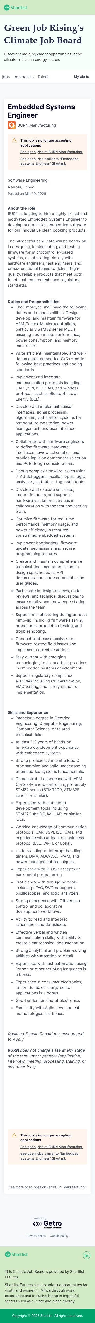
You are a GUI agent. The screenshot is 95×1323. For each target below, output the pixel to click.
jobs (6, 76)
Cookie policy (59, 1236)
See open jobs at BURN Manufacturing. (51, 152)
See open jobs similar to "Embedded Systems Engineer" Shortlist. (49, 161)
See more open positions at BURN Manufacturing (47, 1187)
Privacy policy (36, 1236)
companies (24, 76)
